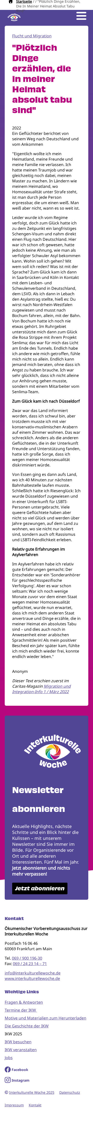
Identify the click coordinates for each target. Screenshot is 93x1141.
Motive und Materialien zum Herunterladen (45, 1018)
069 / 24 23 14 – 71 (30, 963)
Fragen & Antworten (24, 1002)
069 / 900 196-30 (27, 958)
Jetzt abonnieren (39, 888)
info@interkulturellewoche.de (33, 973)
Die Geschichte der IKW (27, 1026)
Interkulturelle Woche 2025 (31, 1092)
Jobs (9, 1057)
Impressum (14, 1105)
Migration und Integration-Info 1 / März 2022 (41, 688)
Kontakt (35, 1105)
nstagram (21, 1080)
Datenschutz (69, 1092)
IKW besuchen (18, 1041)
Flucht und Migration (32, 36)
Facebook (20, 1069)
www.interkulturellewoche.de (32, 978)
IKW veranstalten (21, 1049)
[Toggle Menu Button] (81, 16)
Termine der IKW (21, 1010)
